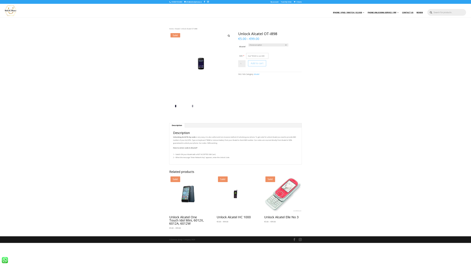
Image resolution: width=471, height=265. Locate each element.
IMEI (241, 56)
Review (420, 13)
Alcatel (177, 29)
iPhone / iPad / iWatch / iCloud (347, 13)
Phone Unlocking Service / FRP (382, 13)
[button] (229, 36)
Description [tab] (177, 125)
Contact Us (407, 13)
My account (275, 2)
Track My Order (286, 2)
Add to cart (257, 63)
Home (171, 29)
